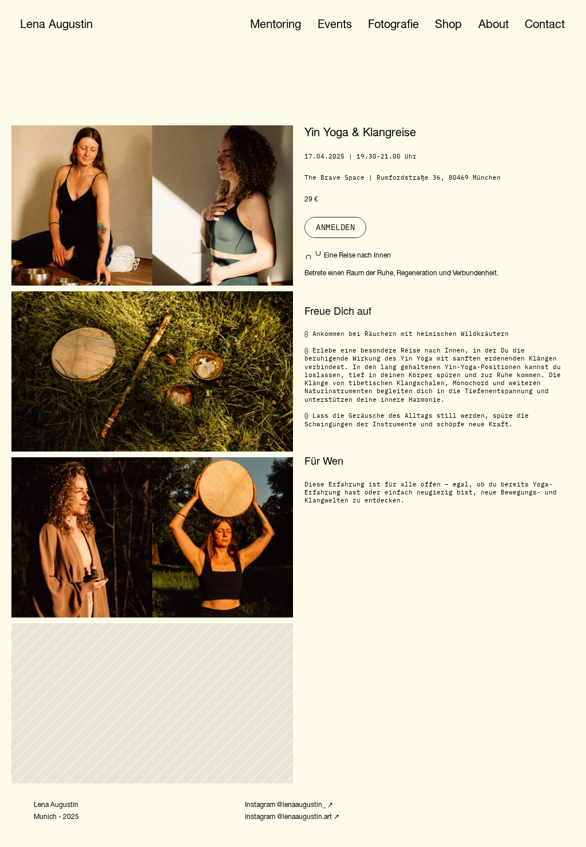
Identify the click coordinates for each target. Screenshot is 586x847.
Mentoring (275, 23)
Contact (545, 23)
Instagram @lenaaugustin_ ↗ (289, 805)
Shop (448, 23)
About (493, 23)
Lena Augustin (56, 23)
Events (335, 23)
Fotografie (393, 23)
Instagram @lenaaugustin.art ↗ (292, 817)
